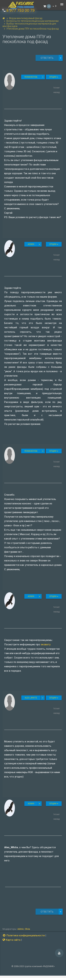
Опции (53, 77)
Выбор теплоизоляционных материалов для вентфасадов (29, 25)
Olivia (27, 929)
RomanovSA (31, 77)
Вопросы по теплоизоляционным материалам (32, 21)
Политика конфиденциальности (25, 935)
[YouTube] (59, 953)
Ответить (47, 58)
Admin (31, 244)
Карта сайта (12, 939)
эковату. (46, 644)
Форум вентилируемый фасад (25, 18)
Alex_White (31, 698)
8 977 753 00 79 (20, 10)
